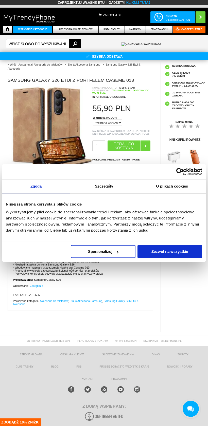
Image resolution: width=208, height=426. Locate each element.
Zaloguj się (113, 15)
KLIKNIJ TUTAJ (138, 3)
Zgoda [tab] (36, 186)
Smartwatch (159, 29)
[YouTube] (120, 389)
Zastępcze (36, 285)
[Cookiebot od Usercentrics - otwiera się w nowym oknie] (180, 171)
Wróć (13, 64)
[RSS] (104, 389)
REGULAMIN (119, 378)
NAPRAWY (135, 29)
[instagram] (137, 389)
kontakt (88, 378)
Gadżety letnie (191, 29)
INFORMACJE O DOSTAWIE (109, 96)
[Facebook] (71, 389)
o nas (156, 354)
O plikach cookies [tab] (172, 186)
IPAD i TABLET (111, 29)
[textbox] (43, 43)
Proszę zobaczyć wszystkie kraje (124, 366)
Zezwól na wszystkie (169, 251)
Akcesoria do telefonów (76, 29)
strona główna (31, 354)
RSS (79, 366)
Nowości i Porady (180, 366)
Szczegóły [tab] (104, 186)
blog (55, 366)
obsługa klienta (72, 354)
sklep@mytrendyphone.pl (162, 340)
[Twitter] (87, 389)
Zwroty (183, 354)
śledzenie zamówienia (118, 354)
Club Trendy (24, 366)
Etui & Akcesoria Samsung (86, 300)
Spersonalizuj (100, 251)
